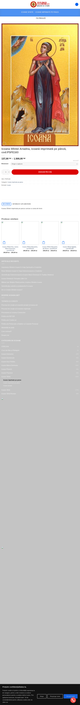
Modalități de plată (7, 327)
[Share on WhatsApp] (3, 189)
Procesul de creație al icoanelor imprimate (16, 309)
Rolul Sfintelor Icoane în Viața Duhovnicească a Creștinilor (21, 271)
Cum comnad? (6, 331)
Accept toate (71, 696)
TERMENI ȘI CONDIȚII (9, 301)
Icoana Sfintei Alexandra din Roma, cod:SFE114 (49, 247)
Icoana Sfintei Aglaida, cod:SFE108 (69, 247)
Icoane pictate (7, 385)
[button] (2, 4)
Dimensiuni (4, 163)
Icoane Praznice (7, 373)
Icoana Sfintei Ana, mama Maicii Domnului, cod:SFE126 (10, 248)
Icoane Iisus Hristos (8, 362)
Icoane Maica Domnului (9, 365)
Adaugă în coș (45, 172)
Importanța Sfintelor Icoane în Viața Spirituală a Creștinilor (21, 267)
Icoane (9, 185)
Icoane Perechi (6, 369)
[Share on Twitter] (10, 189)
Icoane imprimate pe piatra (11, 383)
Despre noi (5, 335)
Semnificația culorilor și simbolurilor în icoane (17, 286)
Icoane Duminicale (7, 358)
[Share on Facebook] (6, 189)
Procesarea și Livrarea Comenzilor (13, 312)
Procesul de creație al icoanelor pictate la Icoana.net (19, 305)
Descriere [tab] (6, 204)
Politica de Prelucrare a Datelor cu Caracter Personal (19, 324)
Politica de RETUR (8, 316)
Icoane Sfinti (5, 390)
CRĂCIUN (5, 346)
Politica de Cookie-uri (8, 320)
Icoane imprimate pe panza (47, 12)
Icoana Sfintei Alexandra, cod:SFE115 (30, 247)
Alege (42, 696)
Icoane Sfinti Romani (8, 394)
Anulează (76, 160)
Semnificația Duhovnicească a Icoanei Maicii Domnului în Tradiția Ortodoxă (27, 275)
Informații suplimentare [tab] (21, 204)
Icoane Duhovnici (7, 354)
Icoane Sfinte (27, 12)
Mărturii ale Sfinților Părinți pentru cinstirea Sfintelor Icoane (21, 282)
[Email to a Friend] (13, 189)
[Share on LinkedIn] (20, 189)
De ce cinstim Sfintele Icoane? (11, 290)
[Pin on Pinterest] (17, 189)
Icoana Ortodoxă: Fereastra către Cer (14, 278)
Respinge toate (55, 696)
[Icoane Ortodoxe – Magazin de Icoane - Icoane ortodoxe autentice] (40, 4)
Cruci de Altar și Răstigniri (10, 350)
